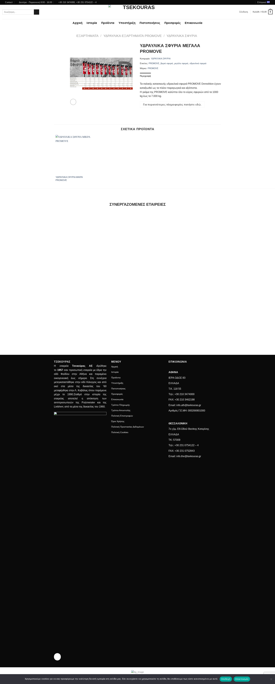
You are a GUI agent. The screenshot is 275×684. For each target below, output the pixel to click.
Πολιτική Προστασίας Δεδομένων (127, 426)
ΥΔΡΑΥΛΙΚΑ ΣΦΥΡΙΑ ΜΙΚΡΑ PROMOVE (69, 178)
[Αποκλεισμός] (271, 680)
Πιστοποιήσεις (150, 23)
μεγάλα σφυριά (181, 63)
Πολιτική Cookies (119, 432)
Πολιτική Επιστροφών (122, 415)
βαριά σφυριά (167, 63)
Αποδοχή (225, 679)
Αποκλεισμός (242, 679)
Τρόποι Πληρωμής (120, 405)
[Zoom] (73, 102)
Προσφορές (172, 23)
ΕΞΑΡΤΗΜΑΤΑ (87, 36)
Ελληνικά (261, 2)
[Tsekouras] (137, 12)
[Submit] (36, 12)
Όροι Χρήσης (117, 421)
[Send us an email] (253, 2)
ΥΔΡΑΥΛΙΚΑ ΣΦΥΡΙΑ (181, 36)
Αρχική (77, 23)
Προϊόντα (107, 23)
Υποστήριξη (127, 23)
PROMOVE (154, 63)
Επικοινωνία (193, 23)
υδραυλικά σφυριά (198, 63)
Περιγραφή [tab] (145, 76)
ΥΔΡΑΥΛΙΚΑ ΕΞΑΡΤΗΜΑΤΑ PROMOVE (132, 36)
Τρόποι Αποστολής (120, 410)
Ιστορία (92, 23)
